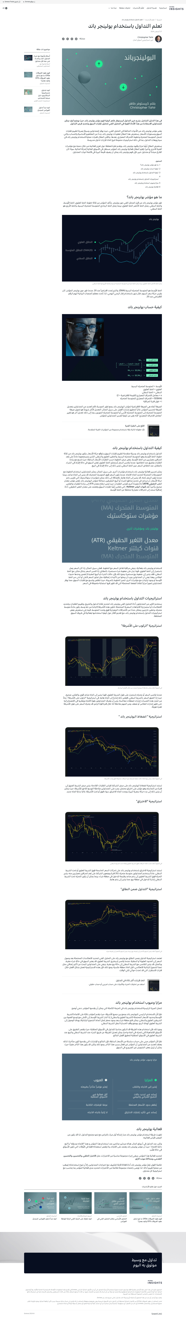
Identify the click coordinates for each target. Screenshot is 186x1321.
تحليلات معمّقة (124, 8)
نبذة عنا (114, 8)
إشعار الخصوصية (157, 1314)
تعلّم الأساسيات (138, 8)
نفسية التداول (152, 8)
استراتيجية (163, 8)
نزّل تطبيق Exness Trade (12, 2)
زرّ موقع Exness (30, 2)
